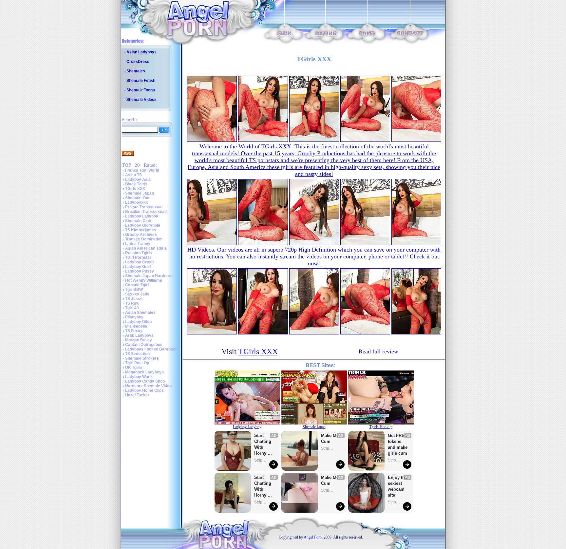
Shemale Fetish (140, 80)
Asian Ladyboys (141, 52)
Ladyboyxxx (136, 202)
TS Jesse (133, 298)
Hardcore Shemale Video (148, 386)
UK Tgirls (133, 367)
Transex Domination (143, 239)
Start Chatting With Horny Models (263, 444)
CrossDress (137, 61)
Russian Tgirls (138, 253)
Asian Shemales (140, 312)
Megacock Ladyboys (144, 372)
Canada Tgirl (137, 285)
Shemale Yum (138, 198)
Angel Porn (313, 537)
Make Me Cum (330, 438)
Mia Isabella (136, 326)
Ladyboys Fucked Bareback (151, 349)
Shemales (135, 71)
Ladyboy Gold (138, 266)
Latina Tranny (137, 243)
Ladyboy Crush (139, 262)
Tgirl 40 (132, 308)
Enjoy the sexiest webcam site (397, 486)
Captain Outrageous (143, 344)
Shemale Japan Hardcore (149, 276)
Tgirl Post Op (137, 363)
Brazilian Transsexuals (146, 211)
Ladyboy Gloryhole (142, 225)
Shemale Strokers (142, 358)
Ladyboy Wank (139, 376)
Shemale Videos (141, 99)
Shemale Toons (140, 90)
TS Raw (132, 303)
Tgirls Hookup (380, 427)
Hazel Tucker (137, 395)
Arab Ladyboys (139, 335)
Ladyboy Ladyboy (141, 216)
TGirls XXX (135, 188)
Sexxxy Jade (137, 294)
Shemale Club (138, 220)
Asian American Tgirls (146, 248)
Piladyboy (134, 317)
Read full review (378, 351)
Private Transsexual (143, 207)
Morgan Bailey (138, 340)
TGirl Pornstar (138, 257)
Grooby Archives (141, 234)
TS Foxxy (133, 331)
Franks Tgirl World (142, 170)
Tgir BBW (134, 289)
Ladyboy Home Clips (144, 390)
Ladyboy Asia (138, 179)
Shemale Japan (139, 193)
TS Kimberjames (140, 230)
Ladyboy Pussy (139, 271)
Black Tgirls (136, 184)
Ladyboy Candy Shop (145, 381)
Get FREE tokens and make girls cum (397, 444)
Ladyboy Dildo (138, 321)
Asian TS (133, 175)
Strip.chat (260, 460)
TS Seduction (137, 353)
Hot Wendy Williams (143, 280)
